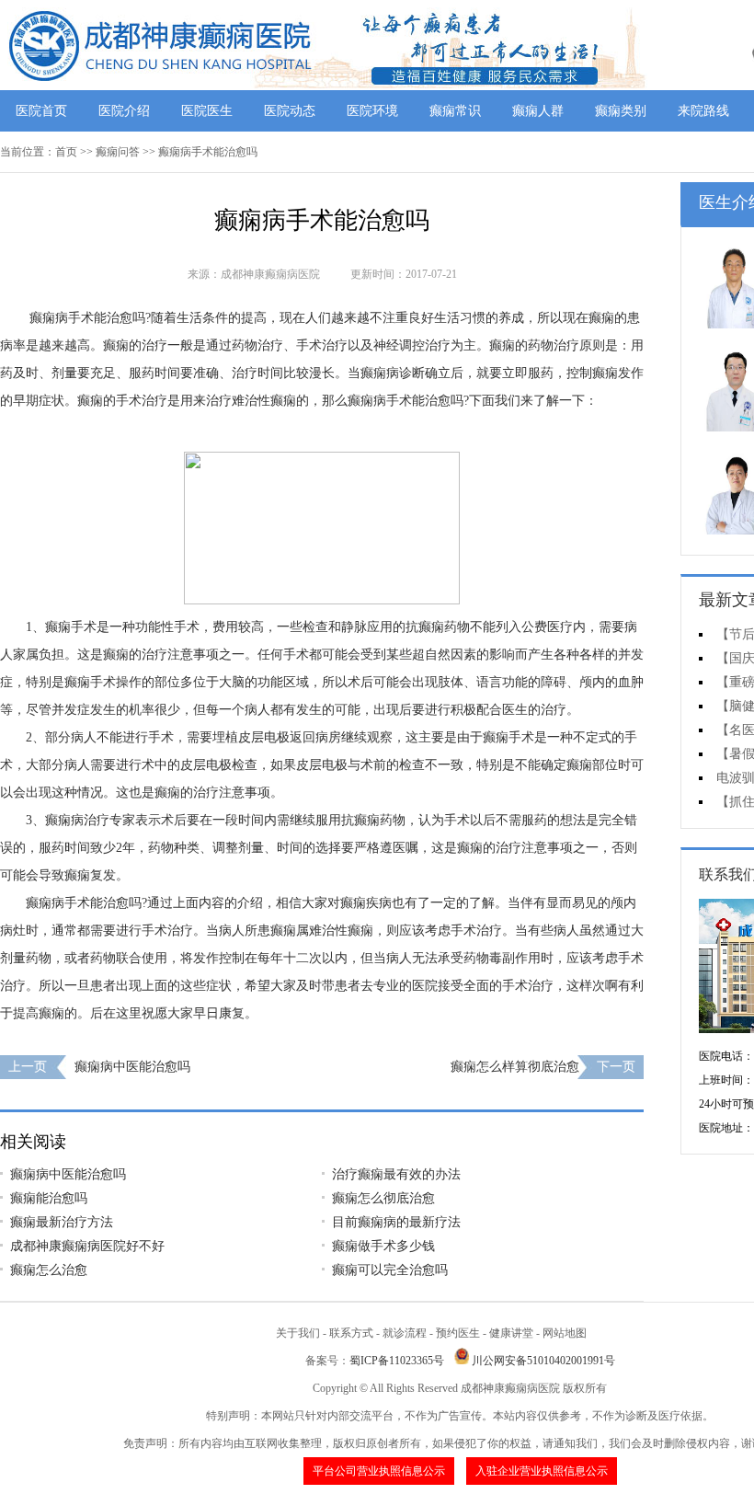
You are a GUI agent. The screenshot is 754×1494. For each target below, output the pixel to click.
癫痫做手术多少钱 (383, 1246)
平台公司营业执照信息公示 (379, 1471)
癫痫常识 (455, 111)
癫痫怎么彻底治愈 (383, 1198)
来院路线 (703, 111)
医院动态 (289, 111)
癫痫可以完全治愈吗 (390, 1270)
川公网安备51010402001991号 (543, 1360)
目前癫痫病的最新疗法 (396, 1222)
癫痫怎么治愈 (48, 1270)
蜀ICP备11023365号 (396, 1360)
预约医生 (458, 1333)
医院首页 (41, 111)
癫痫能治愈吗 (48, 1198)
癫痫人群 (538, 111)
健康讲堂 (511, 1333)
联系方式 (351, 1333)
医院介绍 (124, 111)
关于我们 (298, 1333)
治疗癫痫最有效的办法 (396, 1174)
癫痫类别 (620, 111)
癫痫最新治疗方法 (61, 1222)
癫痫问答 (118, 151)
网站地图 (565, 1333)
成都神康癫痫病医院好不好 (87, 1246)
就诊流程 (405, 1333)
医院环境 (372, 111)
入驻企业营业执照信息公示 (541, 1471)
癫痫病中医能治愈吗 (132, 1067)
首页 (66, 151)
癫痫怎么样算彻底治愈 (515, 1067)
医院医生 (207, 111)
